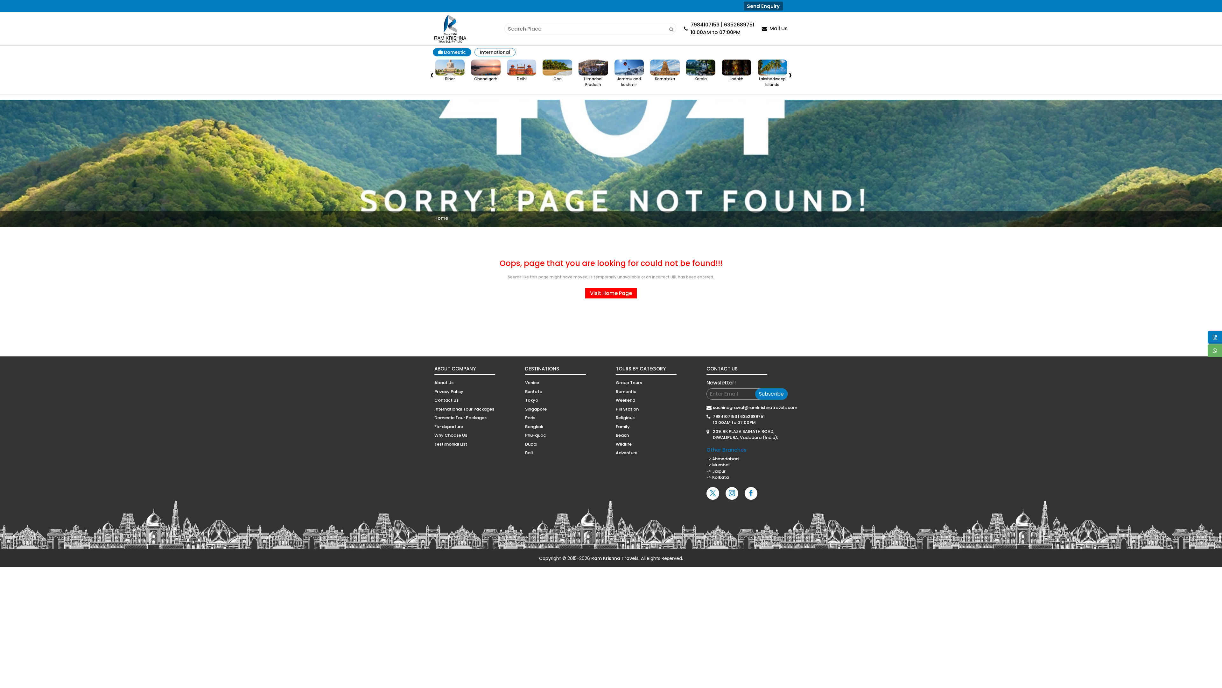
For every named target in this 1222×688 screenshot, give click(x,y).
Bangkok (534, 427)
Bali (529, 453)
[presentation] (431, 75)
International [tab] (495, 52)
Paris (530, 418)
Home (441, 218)
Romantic (626, 392)
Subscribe (771, 394)
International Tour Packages (464, 409)
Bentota (533, 392)
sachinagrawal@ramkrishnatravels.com (750, 408)
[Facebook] (751, 493)
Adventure (626, 453)
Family (623, 427)
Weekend (625, 400)
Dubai (531, 444)
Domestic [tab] (454, 52)
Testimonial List (450, 444)
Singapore (536, 409)
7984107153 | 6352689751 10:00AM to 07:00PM (739, 419)
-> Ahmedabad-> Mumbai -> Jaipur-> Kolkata (726, 463)
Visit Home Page (611, 293)
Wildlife (624, 444)
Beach (622, 435)
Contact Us (446, 400)
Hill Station (627, 409)
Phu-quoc (535, 435)
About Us (443, 383)
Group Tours (629, 383)
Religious (625, 418)
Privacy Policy (448, 392)
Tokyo (531, 400)
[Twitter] (712, 493)
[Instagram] (732, 493)
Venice (532, 383)
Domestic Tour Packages (460, 418)
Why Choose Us (450, 435)
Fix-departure (448, 427)
